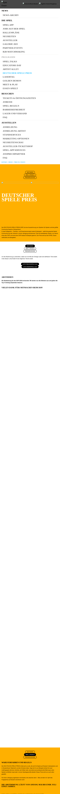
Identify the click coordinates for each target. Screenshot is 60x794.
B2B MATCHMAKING (14, 52)
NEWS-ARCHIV (11, 15)
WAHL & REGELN (30, 175)
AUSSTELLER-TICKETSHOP (18, 146)
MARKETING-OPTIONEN (16, 138)
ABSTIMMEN (30, 172)
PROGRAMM (8, 57)
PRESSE (11, 162)
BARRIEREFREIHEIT (14, 109)
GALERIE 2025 (10, 44)
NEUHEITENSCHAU (13, 142)
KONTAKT (4, 162)
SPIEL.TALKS (10, 61)
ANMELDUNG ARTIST (14, 131)
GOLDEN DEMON (12, 81)
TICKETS (22, 162)
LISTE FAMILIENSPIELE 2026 (30, 264)
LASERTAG (9, 77)
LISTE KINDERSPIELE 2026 (30, 267)
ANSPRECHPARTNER (14, 154)
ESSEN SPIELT (10, 88)
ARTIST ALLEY (11, 69)
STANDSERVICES (12, 135)
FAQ (5, 117)
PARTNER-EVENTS (13, 48)
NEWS (5, 10)
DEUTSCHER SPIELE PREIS (17, 73)
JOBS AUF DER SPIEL (14, 29)
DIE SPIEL (7, 20)
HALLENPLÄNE (11, 32)
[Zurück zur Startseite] (5, 4)
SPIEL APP (8, 25)
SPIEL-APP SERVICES (14, 150)
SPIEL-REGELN (11, 106)
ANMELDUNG (10, 127)
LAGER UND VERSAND (15, 113)
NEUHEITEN (9, 36)
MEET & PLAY (10, 84)
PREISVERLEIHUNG (30, 177)
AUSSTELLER (10, 40)
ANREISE (7, 102)
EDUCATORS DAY (12, 65)
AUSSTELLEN (9, 122)
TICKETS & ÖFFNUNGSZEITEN (19, 98)
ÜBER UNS (17, 162)
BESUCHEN (8, 93)
